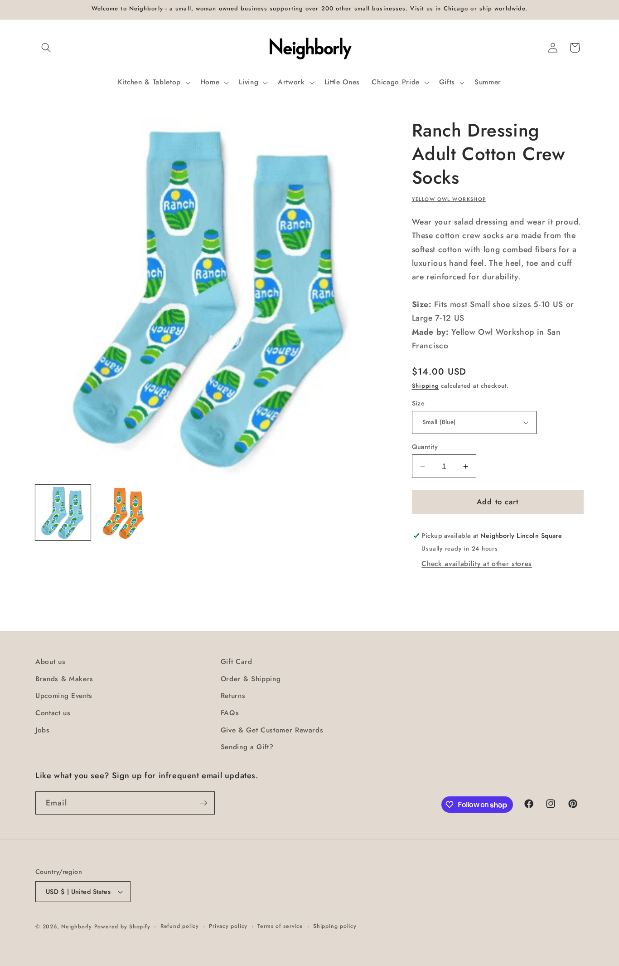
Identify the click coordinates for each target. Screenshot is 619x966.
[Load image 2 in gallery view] (123, 512)
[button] (46, 48)
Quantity (425, 446)
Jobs (42, 730)
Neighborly (76, 926)
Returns (233, 696)
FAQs (230, 713)
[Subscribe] (203, 803)
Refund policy (179, 926)
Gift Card (236, 662)
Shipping (425, 385)
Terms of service (280, 926)
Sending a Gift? (247, 747)
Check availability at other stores (476, 564)
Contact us (53, 713)
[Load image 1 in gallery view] (63, 512)
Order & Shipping (251, 679)
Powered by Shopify (122, 926)
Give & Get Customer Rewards (272, 730)
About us (50, 662)
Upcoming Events (63, 696)
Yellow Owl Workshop (449, 199)
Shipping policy (335, 926)
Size (418, 403)
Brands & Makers (64, 679)
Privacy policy (228, 926)
